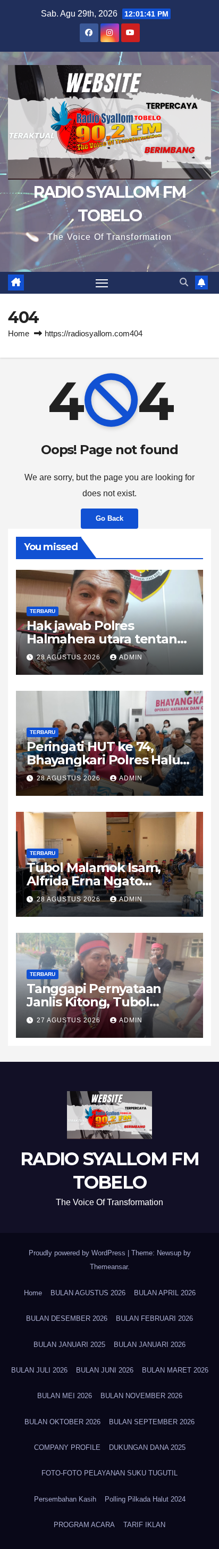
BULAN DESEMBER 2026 (66, 1318)
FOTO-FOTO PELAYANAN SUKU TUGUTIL (109, 1473)
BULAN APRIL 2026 (165, 1293)
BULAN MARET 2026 (175, 1370)
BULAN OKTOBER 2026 (62, 1422)
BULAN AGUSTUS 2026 (87, 1293)
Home (18, 333)
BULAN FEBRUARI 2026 (154, 1318)
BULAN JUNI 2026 (104, 1370)
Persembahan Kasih (65, 1499)
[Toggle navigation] (102, 283)
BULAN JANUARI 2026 (150, 1345)
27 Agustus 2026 (70, 1020)
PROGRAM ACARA (84, 1525)
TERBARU (42, 611)
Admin (130, 657)
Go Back (109, 518)
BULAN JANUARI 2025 (69, 1345)
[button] (184, 282)
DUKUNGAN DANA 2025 (147, 1447)
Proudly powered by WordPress (78, 1253)
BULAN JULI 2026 (39, 1370)
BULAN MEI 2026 (64, 1396)
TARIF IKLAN (144, 1525)
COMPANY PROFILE (67, 1447)
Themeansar (109, 1267)
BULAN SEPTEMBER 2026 (152, 1422)
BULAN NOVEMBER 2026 (141, 1396)
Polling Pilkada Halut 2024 (145, 1499)
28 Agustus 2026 (70, 657)
